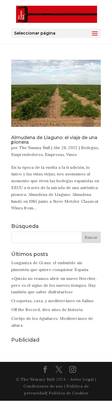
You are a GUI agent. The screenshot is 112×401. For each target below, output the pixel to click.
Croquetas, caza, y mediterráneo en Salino (52, 300)
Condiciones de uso (43, 386)
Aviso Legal (82, 379)
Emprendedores (27, 154)
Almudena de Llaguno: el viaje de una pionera (54, 140)
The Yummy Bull (34, 147)
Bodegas (89, 147)
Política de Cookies (68, 393)
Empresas (54, 154)
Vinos (71, 154)
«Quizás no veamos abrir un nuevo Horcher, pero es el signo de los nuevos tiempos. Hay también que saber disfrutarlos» (53, 285)
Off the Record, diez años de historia (47, 309)
